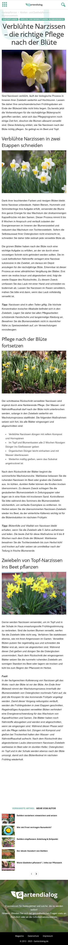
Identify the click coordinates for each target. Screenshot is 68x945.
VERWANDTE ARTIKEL (23, 808)
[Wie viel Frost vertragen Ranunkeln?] (8, 830)
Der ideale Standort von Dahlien (32, 850)
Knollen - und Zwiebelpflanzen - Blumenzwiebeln (42, 19)
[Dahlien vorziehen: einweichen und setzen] (8, 818)
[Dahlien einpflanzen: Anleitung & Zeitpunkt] (8, 842)
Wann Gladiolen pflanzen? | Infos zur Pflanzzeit (39, 862)
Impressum (48, 936)
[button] (62, 5)
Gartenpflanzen (9, 12)
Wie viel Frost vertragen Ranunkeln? (34, 827)
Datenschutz (33, 936)
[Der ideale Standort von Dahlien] (8, 854)
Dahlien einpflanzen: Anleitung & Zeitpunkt (37, 839)
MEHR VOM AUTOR (46, 808)
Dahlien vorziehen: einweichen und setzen (37, 815)
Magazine (19, 936)
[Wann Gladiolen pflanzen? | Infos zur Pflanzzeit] (8, 866)
